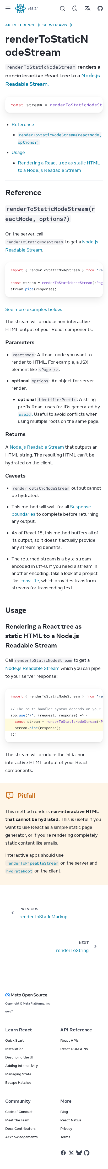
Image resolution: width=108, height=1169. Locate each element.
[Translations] (87, 8)
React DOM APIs (74, 1049)
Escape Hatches (18, 1082)
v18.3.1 (33, 8)
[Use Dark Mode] (75, 8)
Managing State (18, 1074)
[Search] (62, 8)
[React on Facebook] (63, 1153)
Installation (14, 1049)
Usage (18, 152)
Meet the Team (17, 1120)
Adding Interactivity (21, 1065)
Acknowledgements (21, 1137)
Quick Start (14, 1040)
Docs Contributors (20, 1128)
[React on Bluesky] (79, 1153)
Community (18, 1101)
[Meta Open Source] (54, 994)
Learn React (18, 1030)
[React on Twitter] (71, 1153)
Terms (65, 1137)
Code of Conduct (19, 1112)
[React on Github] (87, 1153)
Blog (64, 1112)
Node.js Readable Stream (37, 447)
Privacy (66, 1128)
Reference (23, 124)
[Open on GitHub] (100, 8)
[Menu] (8, 8)
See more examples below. (33, 309)
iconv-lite (29, 581)
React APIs (69, 1040)
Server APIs (54, 25)
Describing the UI (19, 1057)
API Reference (20, 25)
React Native (70, 1120)
